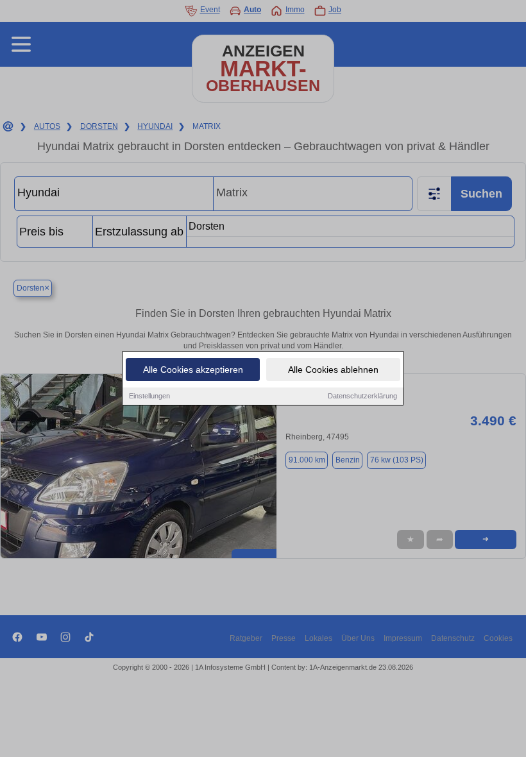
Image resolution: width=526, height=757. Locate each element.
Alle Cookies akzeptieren (193, 369)
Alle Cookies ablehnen (333, 369)
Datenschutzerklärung (362, 396)
